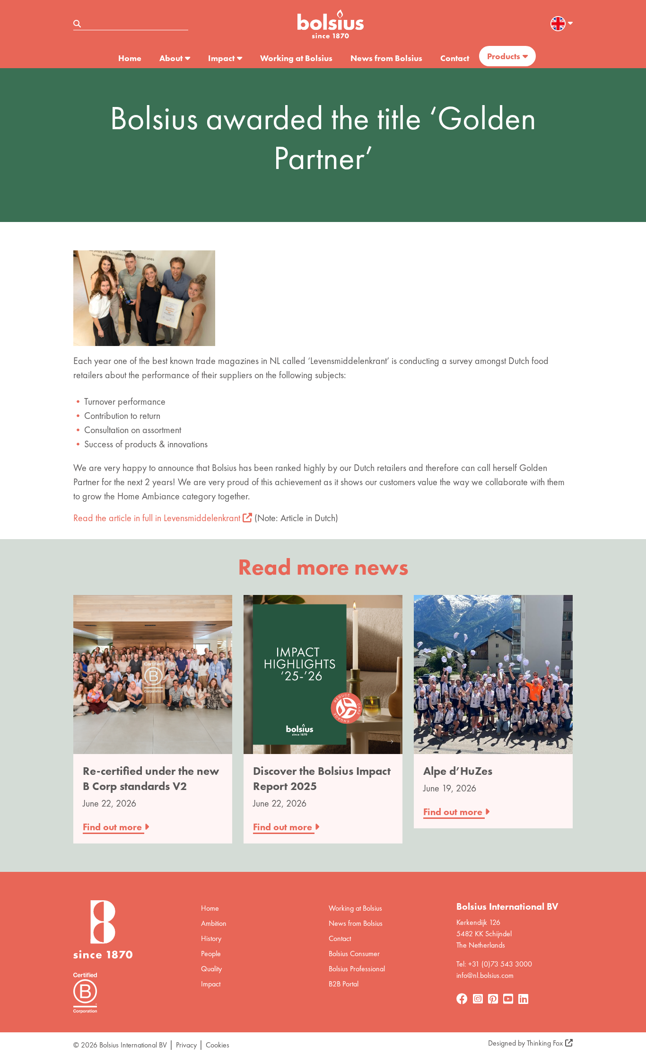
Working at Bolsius (296, 58)
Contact (454, 58)
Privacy (186, 1045)
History (211, 938)
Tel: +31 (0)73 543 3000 (494, 964)
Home (129, 58)
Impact (221, 58)
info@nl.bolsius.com (485, 975)
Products (503, 56)
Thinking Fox (545, 1043)
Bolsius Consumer (354, 953)
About (171, 58)
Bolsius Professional (357, 969)
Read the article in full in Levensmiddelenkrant (156, 518)
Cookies (217, 1045)
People (211, 953)
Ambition (214, 923)
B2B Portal (343, 984)
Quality (211, 969)
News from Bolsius (386, 58)
